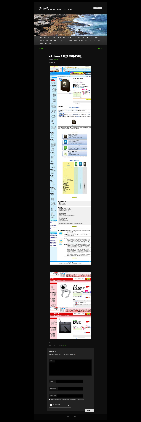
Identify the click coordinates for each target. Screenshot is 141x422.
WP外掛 (59, 37)
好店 (79, 37)
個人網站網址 (53, 395)
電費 (50, 43)
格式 (47, 40)
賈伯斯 (41, 43)
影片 (91, 37)
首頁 (41, 37)
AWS (45, 37)
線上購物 (81, 40)
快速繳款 (97, 37)
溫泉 (51, 40)
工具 (87, 37)
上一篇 (41, 48)
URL (49, 37)
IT (51, 346)
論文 (99, 40)
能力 (95, 40)
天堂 (75, 37)
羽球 (91, 40)
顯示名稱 (52, 381)
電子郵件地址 (53, 388)
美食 (86, 40)
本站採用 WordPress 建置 (70, 417)
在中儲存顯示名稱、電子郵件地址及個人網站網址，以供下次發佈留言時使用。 (67, 399)
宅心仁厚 (43, 7)
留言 (52, 361)
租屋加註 (60, 40)
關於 (46, 43)
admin (56, 346)
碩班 (55, 40)
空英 (66, 40)
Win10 (54, 37)
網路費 (75, 40)
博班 (64, 37)
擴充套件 (42, 40)
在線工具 (69, 37)
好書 (83, 37)
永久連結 (64, 346)
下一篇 (100, 48)
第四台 (70, 40)
